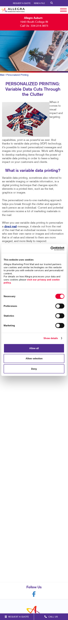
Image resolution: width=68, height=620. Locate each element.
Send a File (39, 3)
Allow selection (34, 358)
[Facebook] (34, 594)
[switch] (59, 305)
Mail (2, 75)
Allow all (34, 348)
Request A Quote (22, 3)
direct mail (10, 226)
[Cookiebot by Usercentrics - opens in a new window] (50, 249)
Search (51, 3)
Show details (50, 338)
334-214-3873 (39, 26)
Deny (34, 368)
